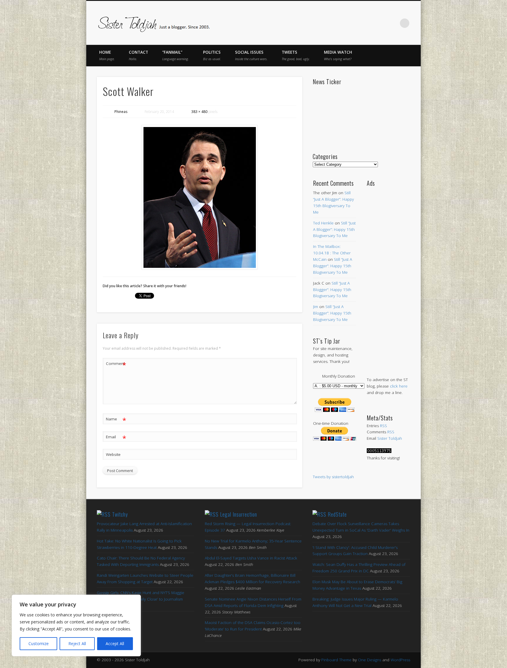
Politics (212, 55)
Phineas (120, 111)
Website (113, 454)
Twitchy (120, 514)
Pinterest (368, 23)
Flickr (380, 23)
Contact (138, 55)
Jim (315, 306)
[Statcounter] (379, 451)
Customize (38, 643)
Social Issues (251, 55)
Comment (116, 364)
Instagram (392, 23)
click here (399, 386)
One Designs (369, 659)
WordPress (400, 659)
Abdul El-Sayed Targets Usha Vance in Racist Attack (251, 558)
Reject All (77, 643)
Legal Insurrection (238, 514)
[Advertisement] (388, 276)
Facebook (343, 23)
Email (116, 437)
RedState (337, 514)
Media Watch (338, 55)
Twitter (355, 23)
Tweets (296, 55)
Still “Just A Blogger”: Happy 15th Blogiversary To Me (334, 229)
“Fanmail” (175, 55)
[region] (76, 625)
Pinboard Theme (336, 659)
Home (107, 55)
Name (116, 419)
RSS (383, 425)
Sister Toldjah (389, 438)
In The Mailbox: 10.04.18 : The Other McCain (332, 253)
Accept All (115, 643)
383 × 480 (199, 111)
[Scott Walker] (199, 197)
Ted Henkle (323, 223)
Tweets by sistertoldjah (333, 476)
